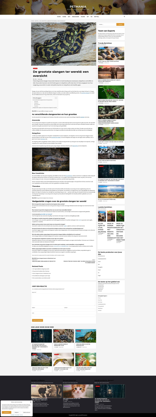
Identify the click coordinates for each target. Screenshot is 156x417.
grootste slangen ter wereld (48, 255)
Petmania (78, 6)
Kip (88, 16)
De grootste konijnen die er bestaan (45, 198)
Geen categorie (103, 147)
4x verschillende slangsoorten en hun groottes (42, 99)
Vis (91, 16)
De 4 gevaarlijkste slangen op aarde (45, 111)
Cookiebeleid (12, 414)
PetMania (101, 62)
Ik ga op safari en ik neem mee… (107, 199)
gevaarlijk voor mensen (46, 214)
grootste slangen (85, 93)
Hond (64, 16)
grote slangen (58, 255)
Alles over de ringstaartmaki (107, 160)
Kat (69, 16)
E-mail (66, 307)
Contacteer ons (101, 256)
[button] (30, 402)
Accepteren (6, 412)
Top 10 (101, 67)
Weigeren (16, 412)
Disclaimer (100, 308)
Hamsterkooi (101, 285)
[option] (102, 230)
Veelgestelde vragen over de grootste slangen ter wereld (45, 107)
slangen (62, 255)
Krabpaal (100, 290)
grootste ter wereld (56, 137)
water (79, 220)
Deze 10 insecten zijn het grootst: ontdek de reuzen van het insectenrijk (113, 232)
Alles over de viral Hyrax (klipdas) (108, 61)
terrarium (43, 139)
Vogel (101, 128)
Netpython (36, 103)
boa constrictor (68, 175)
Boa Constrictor (37, 104)
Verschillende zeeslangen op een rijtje (43, 260)
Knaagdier (75, 16)
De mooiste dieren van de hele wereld (41, 278)
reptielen (82, 117)
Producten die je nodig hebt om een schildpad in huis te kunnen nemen (79, 261)
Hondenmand (101, 286)
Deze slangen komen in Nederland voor (46, 258)
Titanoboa (36, 106)
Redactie (79, 347)
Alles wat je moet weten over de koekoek (110, 141)
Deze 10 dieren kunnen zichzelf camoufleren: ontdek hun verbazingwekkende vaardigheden (108, 122)
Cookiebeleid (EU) (102, 258)
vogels (65, 226)
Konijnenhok (100, 288)
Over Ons (21, 414)
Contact (99, 310)
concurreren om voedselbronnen (61, 246)
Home (59, 16)
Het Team (100, 302)
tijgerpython (75, 146)
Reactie (34, 292)
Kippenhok (100, 289)
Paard (83, 16)
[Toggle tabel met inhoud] (55, 98)
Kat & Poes (66, 386)
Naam (33, 307)
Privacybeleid (17, 414)
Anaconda (36, 101)
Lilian (35, 79)
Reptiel (96, 16)
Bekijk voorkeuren (26, 412)
